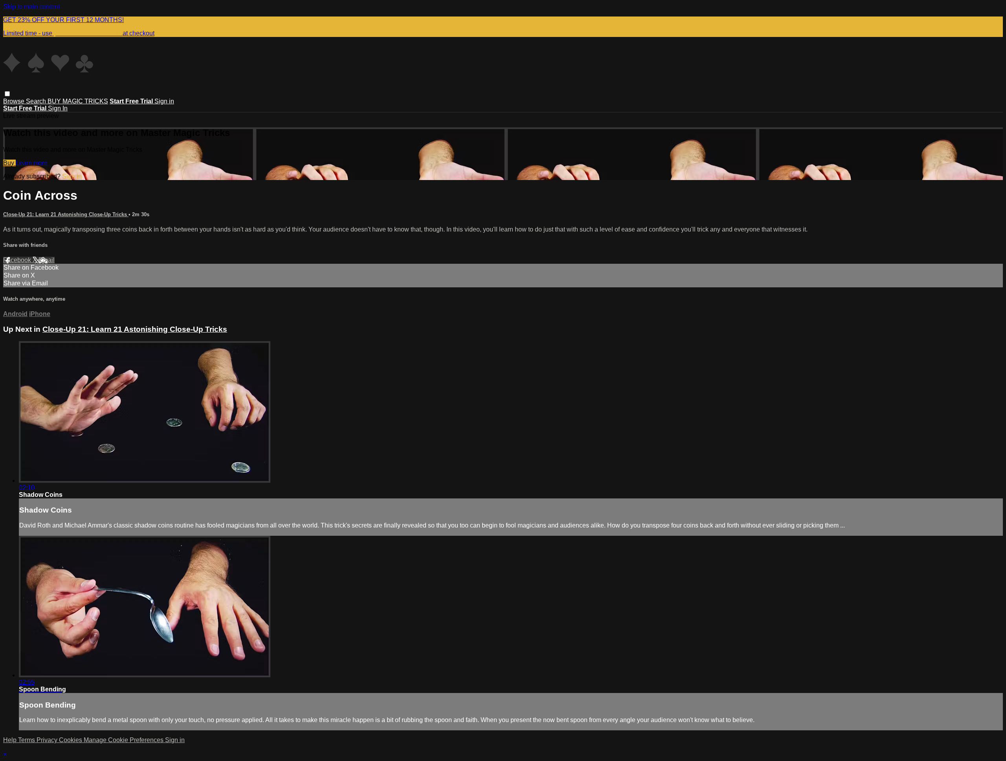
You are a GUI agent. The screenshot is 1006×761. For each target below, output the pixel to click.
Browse (14, 101)
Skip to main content (31, 6)
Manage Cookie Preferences (124, 740)
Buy (9, 163)
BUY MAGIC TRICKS (78, 101)
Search (37, 101)
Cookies (71, 740)
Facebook (18, 260)
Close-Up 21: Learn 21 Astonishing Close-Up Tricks (66, 214)
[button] (7, 93)
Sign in (164, 101)
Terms (27, 740)
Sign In (58, 108)
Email (47, 260)
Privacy (48, 740)
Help (10, 740)
